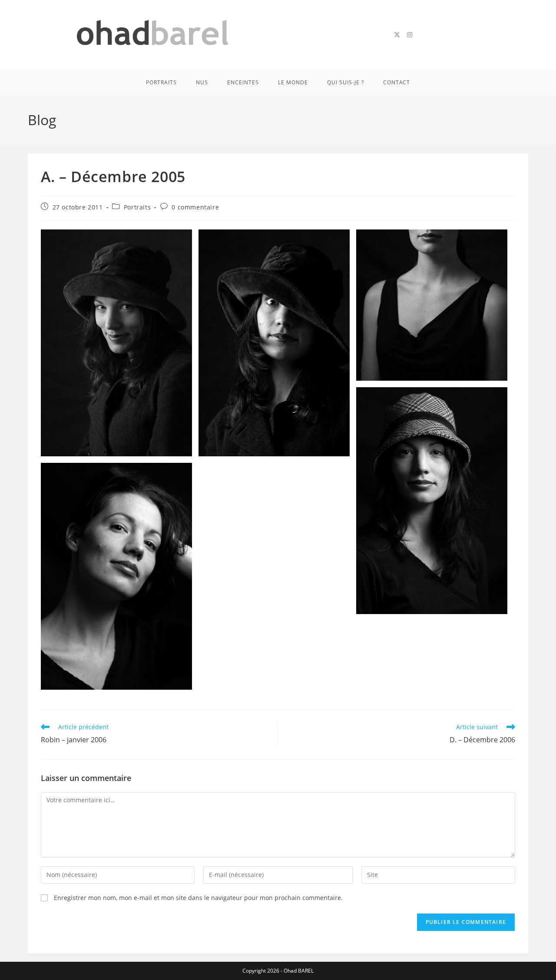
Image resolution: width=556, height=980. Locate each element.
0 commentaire (195, 207)
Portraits (137, 207)
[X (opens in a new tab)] (397, 35)
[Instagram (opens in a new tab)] (410, 35)
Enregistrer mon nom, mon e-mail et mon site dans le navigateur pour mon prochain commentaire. (198, 898)
